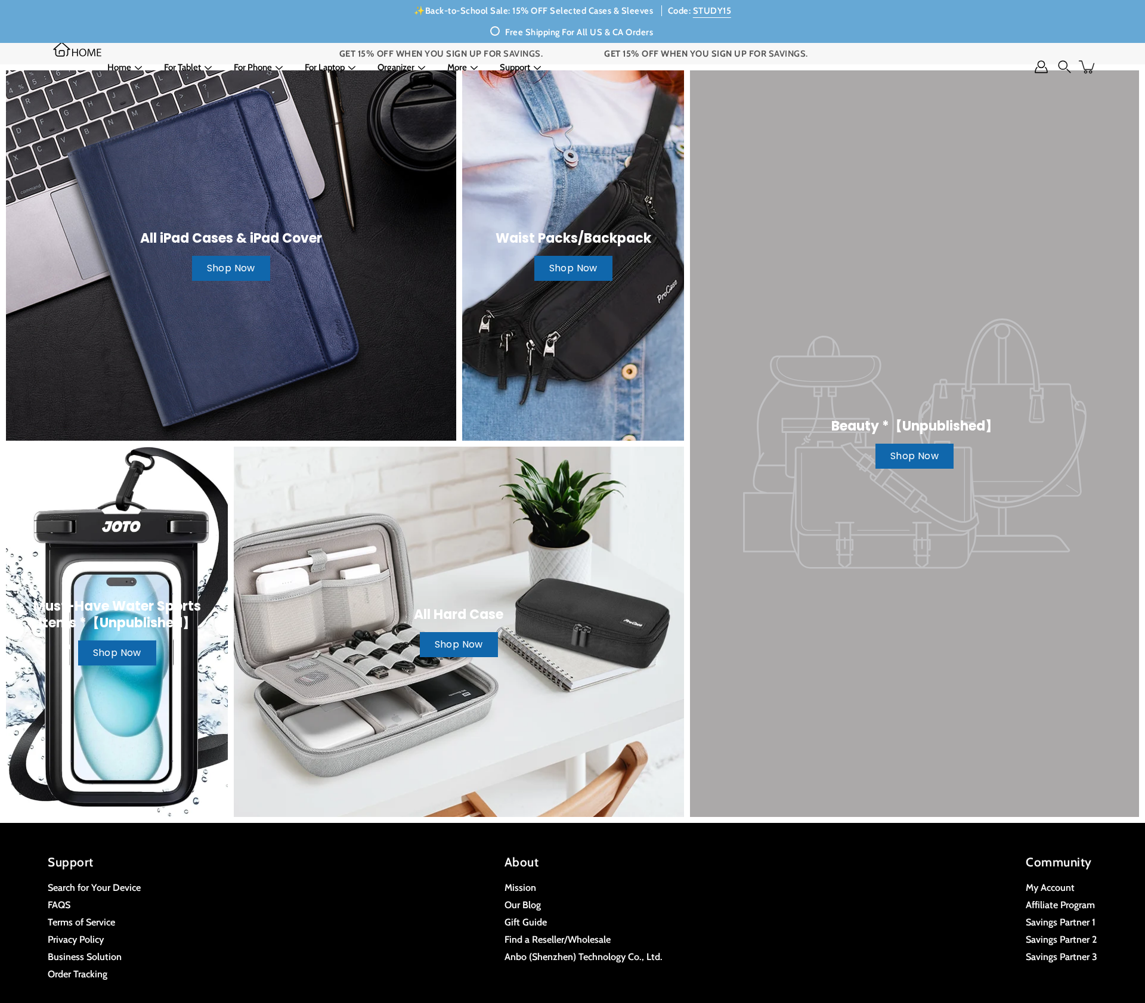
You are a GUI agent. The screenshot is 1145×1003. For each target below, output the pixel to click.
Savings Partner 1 (1061, 922)
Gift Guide (526, 922)
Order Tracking (77, 974)
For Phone (253, 67)
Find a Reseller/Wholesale (558, 939)
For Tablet (182, 67)
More (457, 67)
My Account (1050, 887)
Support (515, 67)
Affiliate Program (1060, 905)
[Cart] (1087, 66)
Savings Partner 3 (1061, 956)
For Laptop (325, 67)
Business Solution (85, 956)
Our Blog (523, 905)
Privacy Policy (76, 939)
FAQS (59, 905)
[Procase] (77, 49)
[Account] (1041, 66)
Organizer (395, 67)
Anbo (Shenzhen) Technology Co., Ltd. (584, 956)
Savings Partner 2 (1061, 939)
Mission (520, 887)
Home (119, 67)
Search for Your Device (94, 887)
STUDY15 (712, 10)
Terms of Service (81, 922)
